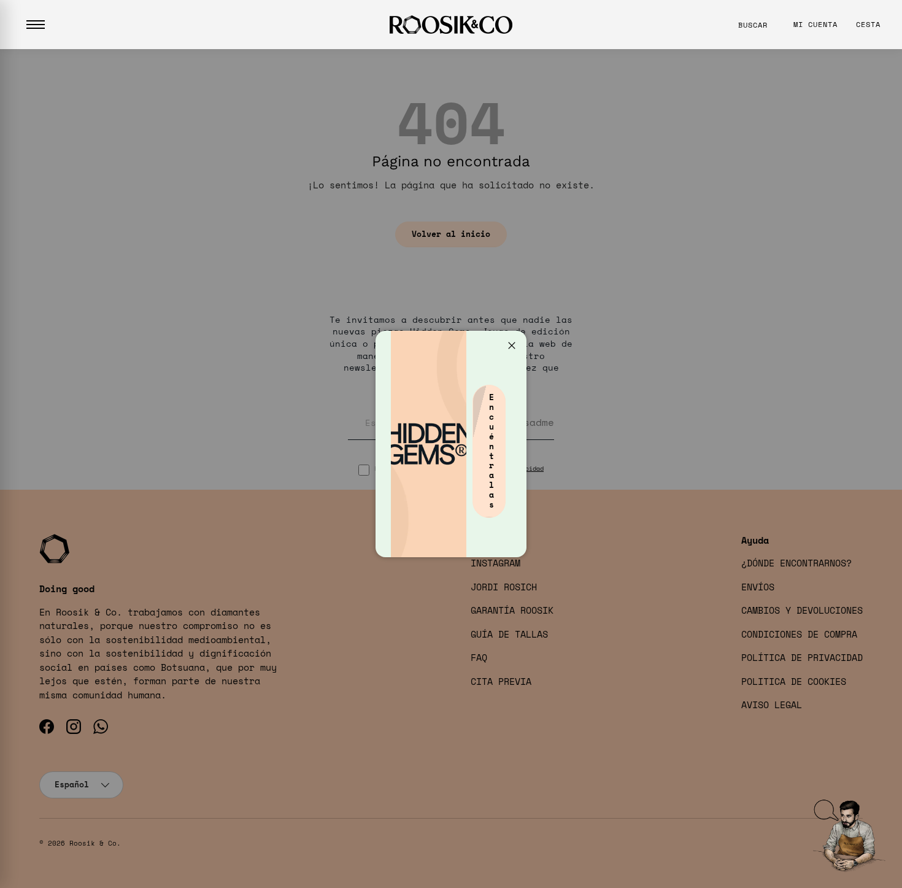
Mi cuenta (815, 24)
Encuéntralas (491, 450)
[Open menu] (35, 24)
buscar (753, 25)
